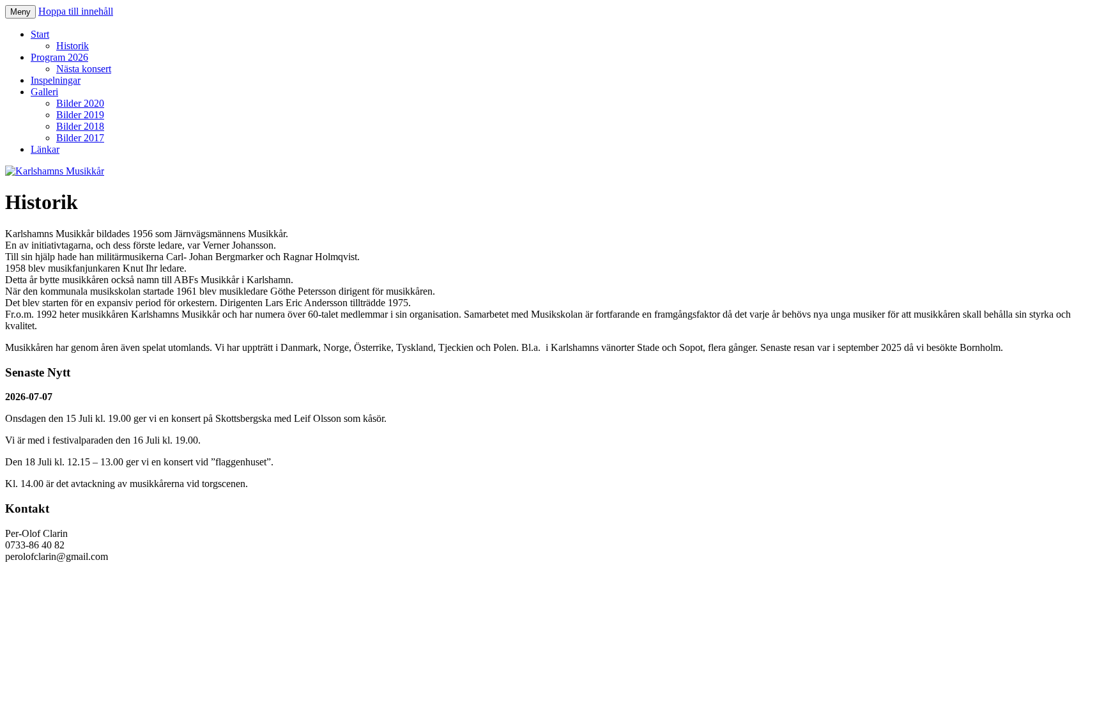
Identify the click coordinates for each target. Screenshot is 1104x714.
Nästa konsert (83, 68)
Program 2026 (59, 57)
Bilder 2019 (80, 114)
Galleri (44, 91)
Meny (20, 12)
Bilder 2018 (80, 126)
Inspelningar (55, 80)
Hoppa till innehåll (75, 11)
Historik (72, 45)
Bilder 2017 (80, 137)
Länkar (45, 149)
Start (40, 34)
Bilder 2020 (80, 103)
